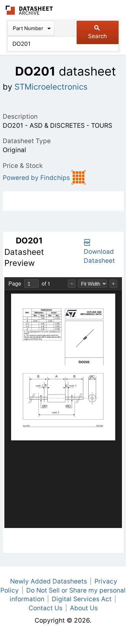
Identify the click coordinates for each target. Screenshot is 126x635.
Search (97, 36)
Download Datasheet (99, 256)
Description (20, 116)
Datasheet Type (27, 141)
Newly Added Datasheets (48, 581)
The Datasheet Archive (29, 10)
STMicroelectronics (51, 87)
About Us (84, 608)
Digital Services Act (82, 599)
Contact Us (45, 608)
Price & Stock (23, 166)
